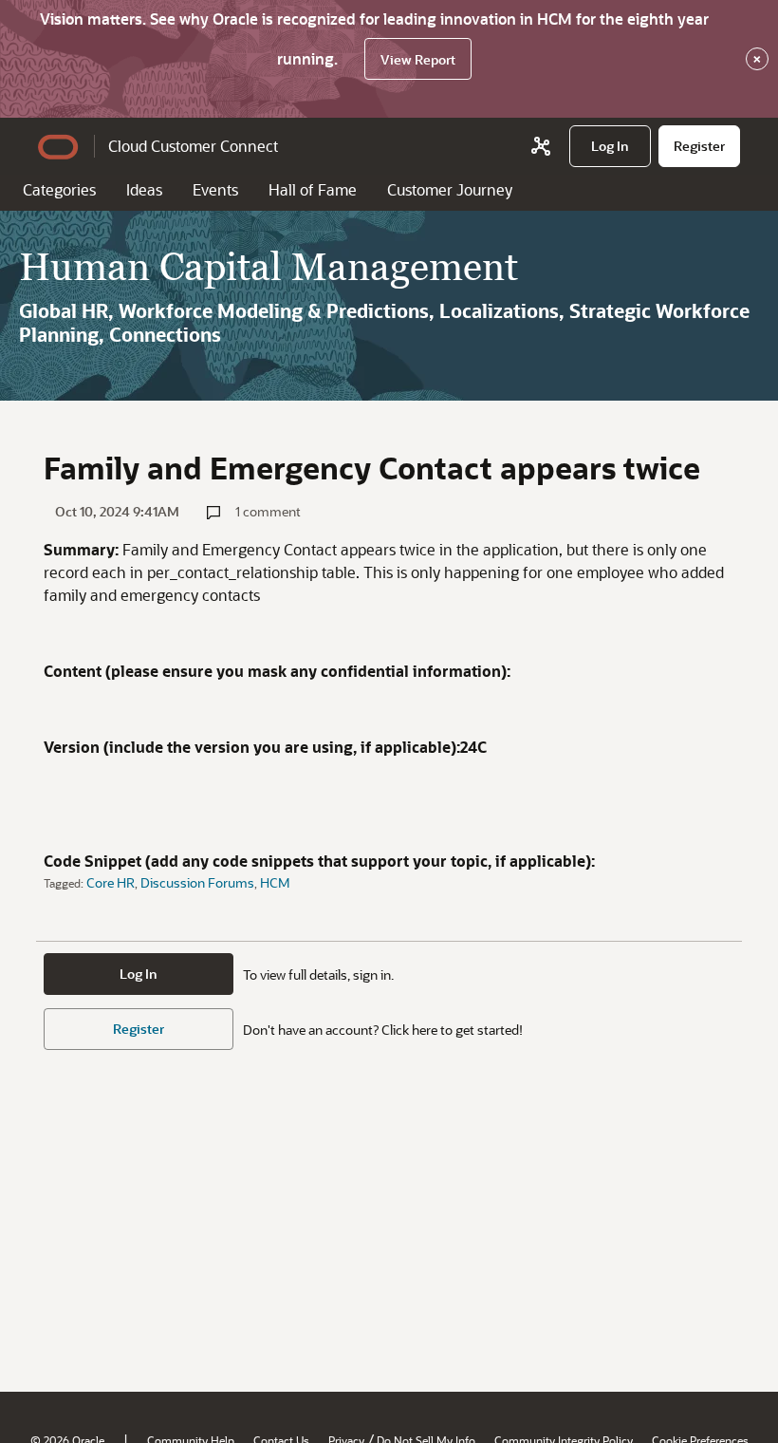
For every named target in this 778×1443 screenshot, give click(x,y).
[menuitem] (610, 146)
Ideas (144, 189)
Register (138, 1029)
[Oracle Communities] (540, 146)
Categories (59, 189)
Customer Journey (449, 189)
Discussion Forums (197, 882)
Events (215, 189)
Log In (138, 974)
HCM (275, 882)
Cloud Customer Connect (193, 146)
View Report (417, 59)
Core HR (110, 882)
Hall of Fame (313, 189)
